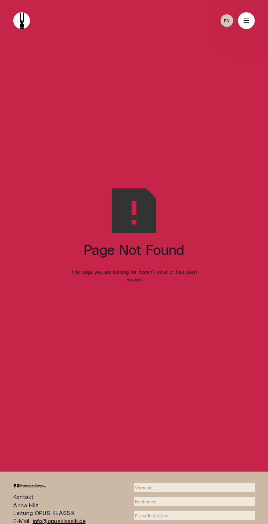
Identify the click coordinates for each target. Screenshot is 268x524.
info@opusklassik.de (59, 520)
